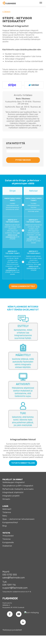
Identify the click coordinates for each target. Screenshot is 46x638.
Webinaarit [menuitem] (6, 509)
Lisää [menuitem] (5, 506)
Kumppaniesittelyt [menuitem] (10, 522)
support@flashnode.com (14, 587)
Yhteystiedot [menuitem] (8, 536)
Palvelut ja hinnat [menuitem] (12, 479)
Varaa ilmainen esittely (23, 286)
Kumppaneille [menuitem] (8, 542)
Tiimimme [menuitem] (6, 539)
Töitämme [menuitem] (6, 512)
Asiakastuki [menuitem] (7, 546)
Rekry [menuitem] (4, 516)
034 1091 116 (9, 584)
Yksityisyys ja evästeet (12, 630)
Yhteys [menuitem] (6, 533)
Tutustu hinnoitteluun (23, 463)
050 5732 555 (9, 574)
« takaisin (6, 11)
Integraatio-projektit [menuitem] (11, 496)
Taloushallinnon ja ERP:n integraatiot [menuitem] (17, 486)
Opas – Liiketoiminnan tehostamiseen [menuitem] (18, 519)
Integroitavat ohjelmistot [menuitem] (12, 492)
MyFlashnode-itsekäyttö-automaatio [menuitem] (18, 489)
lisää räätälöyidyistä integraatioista (13, 235)
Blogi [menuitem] (4, 526)
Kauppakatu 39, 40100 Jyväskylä (13, 607)
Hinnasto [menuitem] (6, 499)
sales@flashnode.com (13, 577)
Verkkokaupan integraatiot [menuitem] (13, 482)
